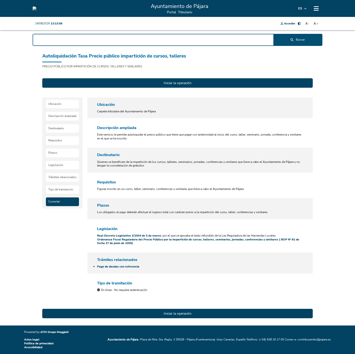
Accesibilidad (33, 347)
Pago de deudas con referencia (118, 266)
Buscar (300, 40)
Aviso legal (31, 339)
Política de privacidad (38, 343)
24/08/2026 (48, 23)
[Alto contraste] (299, 23)
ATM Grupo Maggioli (54, 332)
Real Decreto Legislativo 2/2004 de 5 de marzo (129, 236)
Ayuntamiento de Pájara (122, 339)
